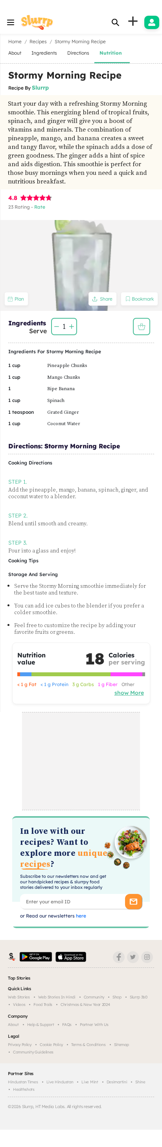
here (80, 916)
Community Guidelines (33, 1052)
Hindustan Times (23, 1082)
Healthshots (24, 1089)
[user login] (151, 22)
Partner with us (94, 1024)
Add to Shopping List (141, 326)
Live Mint (89, 1082)
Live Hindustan (60, 1082)
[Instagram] (147, 957)
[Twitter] (133, 957)
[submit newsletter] (133, 901)
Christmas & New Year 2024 (85, 1004)
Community (94, 997)
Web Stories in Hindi (56, 997)
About (13, 1024)
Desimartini (117, 1082)
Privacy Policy (19, 1044)
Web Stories (19, 997)
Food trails (42, 1004)
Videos (19, 1004)
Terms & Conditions (88, 1044)
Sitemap (121, 1044)
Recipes (38, 41)
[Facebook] (119, 957)
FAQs (67, 1024)
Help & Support (40, 1024)
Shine (140, 1082)
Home (15, 41)
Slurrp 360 (138, 997)
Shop (117, 997)
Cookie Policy (51, 1044)
